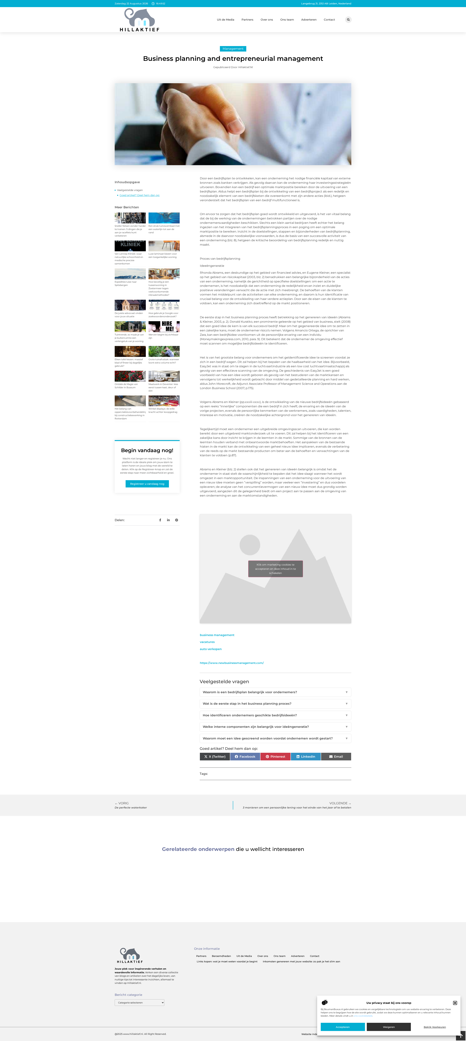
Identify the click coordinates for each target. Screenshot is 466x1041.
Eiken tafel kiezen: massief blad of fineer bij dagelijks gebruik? (129, 362)
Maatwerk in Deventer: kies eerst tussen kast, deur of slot (163, 387)
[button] (455, 1003)
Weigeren (389, 1027)
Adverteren (309, 19)
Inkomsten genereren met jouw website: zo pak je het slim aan (301, 961)
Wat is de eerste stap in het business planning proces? (275, 703)
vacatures (207, 642)
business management (217, 635)
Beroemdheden (221, 956)
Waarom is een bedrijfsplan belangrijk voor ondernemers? (275, 692)
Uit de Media (225, 19)
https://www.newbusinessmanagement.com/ (232, 663)
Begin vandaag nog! (147, 450)
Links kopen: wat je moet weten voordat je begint (227, 961)
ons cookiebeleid (363, 1015)
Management (233, 48)
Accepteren (343, 1027)
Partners (247, 19)
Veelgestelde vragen (130, 190)
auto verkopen (211, 649)
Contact (329, 19)
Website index (310, 1034)
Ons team (287, 19)
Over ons (267, 19)
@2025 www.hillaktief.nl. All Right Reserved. (140, 1033)
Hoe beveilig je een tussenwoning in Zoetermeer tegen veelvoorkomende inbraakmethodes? (159, 288)
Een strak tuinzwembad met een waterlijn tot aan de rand (164, 229)
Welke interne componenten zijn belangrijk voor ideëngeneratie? (275, 727)
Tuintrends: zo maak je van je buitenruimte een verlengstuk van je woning (129, 338)
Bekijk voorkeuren (435, 1027)
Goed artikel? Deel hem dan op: (140, 195)
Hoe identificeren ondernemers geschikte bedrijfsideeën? (275, 715)
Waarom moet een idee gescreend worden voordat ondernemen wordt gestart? (275, 738)
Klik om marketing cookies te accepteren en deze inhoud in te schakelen (275, 569)
